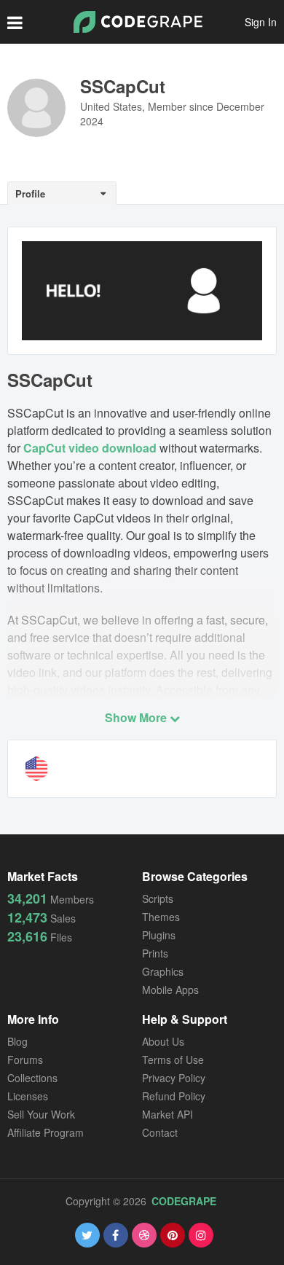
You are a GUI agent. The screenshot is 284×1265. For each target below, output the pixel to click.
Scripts (157, 898)
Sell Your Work (41, 1114)
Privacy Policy (173, 1077)
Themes (161, 916)
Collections (32, 1077)
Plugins (158, 935)
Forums (25, 1059)
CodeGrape (183, 1201)
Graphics (163, 971)
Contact (160, 1132)
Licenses (27, 1096)
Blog (17, 1041)
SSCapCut (122, 86)
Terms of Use (173, 1059)
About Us (163, 1041)
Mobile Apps (170, 989)
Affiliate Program (45, 1132)
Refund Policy (173, 1096)
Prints (155, 953)
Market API (167, 1114)
